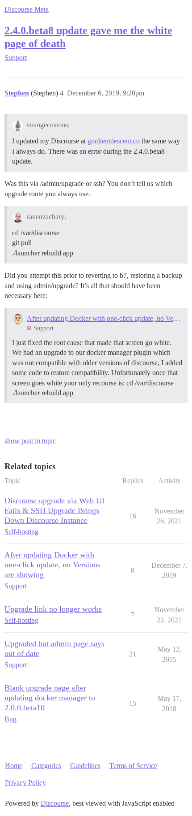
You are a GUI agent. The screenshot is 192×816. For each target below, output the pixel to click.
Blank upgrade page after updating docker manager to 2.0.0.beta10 (49, 697)
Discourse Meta (26, 9)
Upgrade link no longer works (53, 608)
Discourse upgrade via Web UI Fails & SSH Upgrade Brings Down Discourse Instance (54, 510)
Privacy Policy (25, 782)
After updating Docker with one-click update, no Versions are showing (104, 318)
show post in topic (30, 441)
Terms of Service (133, 765)
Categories (46, 765)
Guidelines (85, 765)
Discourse (55, 803)
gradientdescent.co (115, 141)
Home (13, 765)
